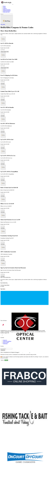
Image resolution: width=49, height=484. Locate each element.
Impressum (5, 343)
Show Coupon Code (4, 51)
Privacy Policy (6, 342)
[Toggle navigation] (12, 4)
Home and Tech (6, 11)
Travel (4, 7)
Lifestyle (5, 8)
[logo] (6, 4)
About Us (5, 340)
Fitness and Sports (6, 9)
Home (4, 6)
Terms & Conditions (7, 341)
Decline (2, 360)
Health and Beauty (7, 10)
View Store (3, 24)
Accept (6, 360)
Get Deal (2, 83)
